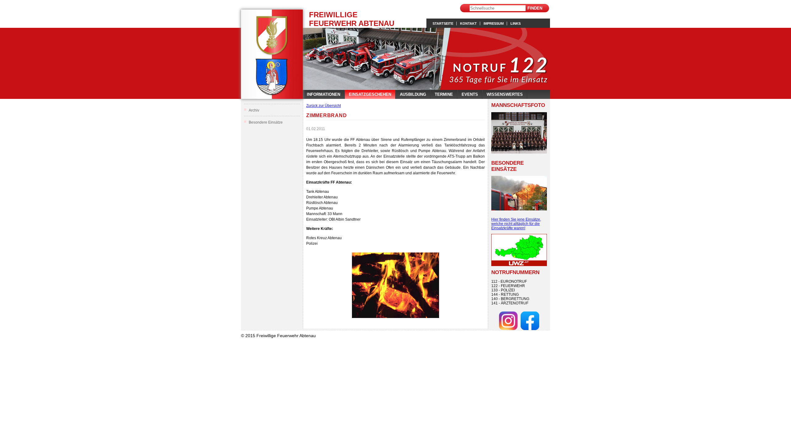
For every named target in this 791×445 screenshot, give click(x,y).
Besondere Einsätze (266, 122)
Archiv (254, 110)
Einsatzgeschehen (370, 94)
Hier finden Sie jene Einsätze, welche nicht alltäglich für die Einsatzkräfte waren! (516, 223)
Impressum (494, 23)
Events (470, 94)
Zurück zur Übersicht (323, 106)
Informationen (323, 94)
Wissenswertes (505, 94)
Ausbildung (413, 94)
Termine (444, 94)
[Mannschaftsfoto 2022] (519, 133)
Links (515, 23)
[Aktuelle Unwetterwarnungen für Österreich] (519, 265)
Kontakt (468, 23)
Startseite (443, 23)
